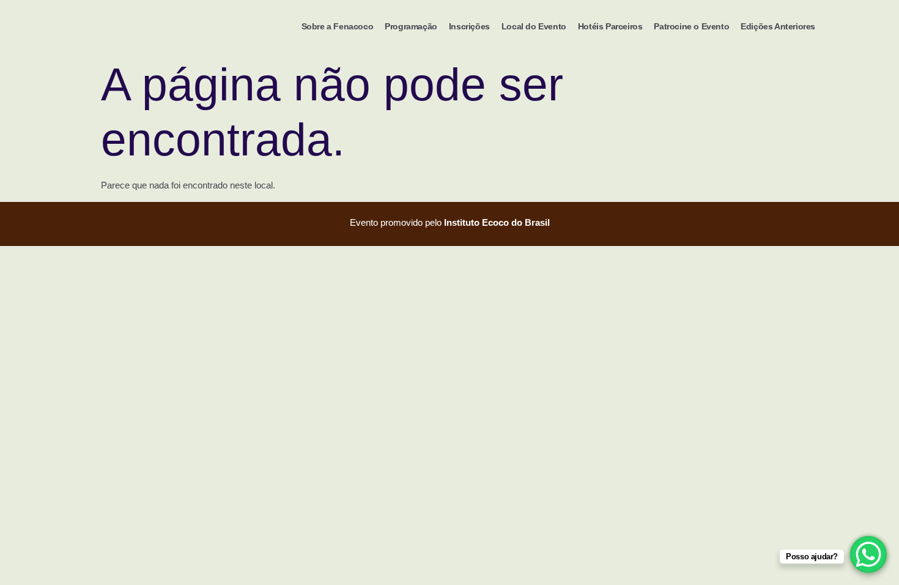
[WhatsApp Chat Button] (868, 554)
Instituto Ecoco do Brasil (497, 222)
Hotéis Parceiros (610, 26)
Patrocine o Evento (691, 26)
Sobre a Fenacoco (338, 26)
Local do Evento (533, 26)
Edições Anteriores (778, 26)
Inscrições (469, 26)
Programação (411, 26)
